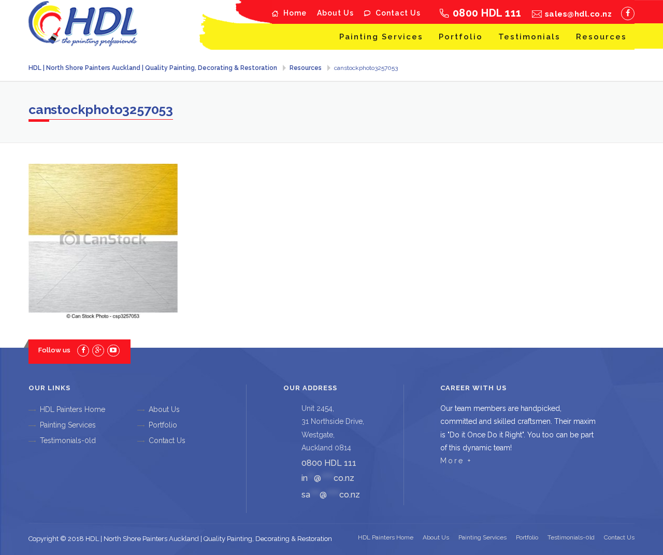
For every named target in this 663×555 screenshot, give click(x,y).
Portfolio (461, 36)
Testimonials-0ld (68, 440)
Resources (601, 36)
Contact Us (398, 13)
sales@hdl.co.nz (578, 14)
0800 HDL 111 (487, 13)
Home (295, 13)
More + (456, 461)
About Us (335, 13)
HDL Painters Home (72, 409)
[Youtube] (113, 350)
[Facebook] (628, 13)
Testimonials (529, 36)
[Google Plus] (98, 350)
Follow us (54, 350)
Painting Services (381, 36)
